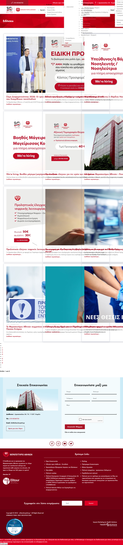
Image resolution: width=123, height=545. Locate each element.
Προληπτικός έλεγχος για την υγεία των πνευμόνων (69, 174)
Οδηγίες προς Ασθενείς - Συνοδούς (57, 464)
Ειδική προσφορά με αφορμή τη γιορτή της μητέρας (69, 96)
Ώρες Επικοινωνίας (52, 461)
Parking (84, 461)
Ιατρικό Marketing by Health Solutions (105, 522)
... (2, 356)
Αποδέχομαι (4, 544)
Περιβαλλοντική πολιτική (89, 473)
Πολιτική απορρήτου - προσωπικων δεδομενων (96, 470)
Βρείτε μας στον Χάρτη (15, 428)
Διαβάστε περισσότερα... (14, 104)
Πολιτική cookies (51, 473)
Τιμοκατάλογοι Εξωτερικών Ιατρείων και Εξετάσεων (61, 467)
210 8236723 (18, 3)
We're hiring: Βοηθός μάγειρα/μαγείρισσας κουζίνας (31, 174)
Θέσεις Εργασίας (87, 467)
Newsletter (49, 470)
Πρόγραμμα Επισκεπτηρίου (90, 464)
